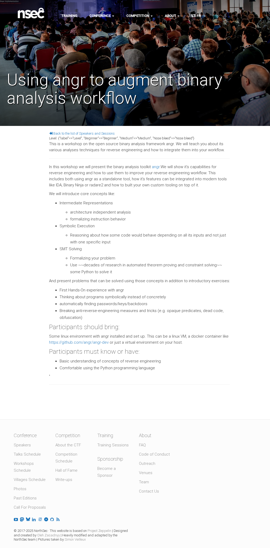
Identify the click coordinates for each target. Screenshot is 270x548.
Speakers (22, 445)
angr (156, 166)
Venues (145, 472)
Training (69, 16)
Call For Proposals (30, 507)
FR (198, 16)
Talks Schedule (27, 454)
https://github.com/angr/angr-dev (79, 342)
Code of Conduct (154, 454)
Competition (138, 16)
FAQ (142, 445)
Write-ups (63, 479)
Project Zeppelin (99, 531)
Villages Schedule (30, 479)
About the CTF (68, 445)
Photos (20, 488)
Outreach (147, 463)
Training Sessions (113, 445)
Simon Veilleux (75, 539)
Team (144, 482)
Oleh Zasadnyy (48, 535)
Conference (100, 16)
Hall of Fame (66, 470)
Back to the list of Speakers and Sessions (83, 133)
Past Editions (25, 498)
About (171, 16)
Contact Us (149, 491)
